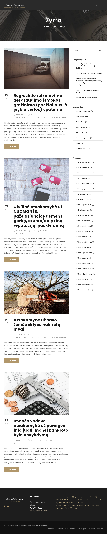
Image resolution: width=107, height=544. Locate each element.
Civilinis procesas (82, 127)
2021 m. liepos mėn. (83, 199)
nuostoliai (78, 500)
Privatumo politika (95, 529)
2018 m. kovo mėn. (82, 279)
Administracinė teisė (25, 118)
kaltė (70, 500)
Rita (33, 115)
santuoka (97, 500)
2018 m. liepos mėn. (83, 258)
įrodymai (60, 508)
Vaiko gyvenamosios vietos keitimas (89, 73)
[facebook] (4, 506)
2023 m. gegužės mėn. (84, 189)
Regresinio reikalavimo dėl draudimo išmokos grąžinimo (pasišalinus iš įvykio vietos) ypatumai (40, 102)
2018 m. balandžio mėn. (84, 274)
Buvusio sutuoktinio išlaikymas (86, 98)
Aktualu (60, 529)
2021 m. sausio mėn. (83, 221)
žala (75, 508)
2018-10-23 (21, 440)
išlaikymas (61, 500)
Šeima (78, 143)
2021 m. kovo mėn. (82, 210)
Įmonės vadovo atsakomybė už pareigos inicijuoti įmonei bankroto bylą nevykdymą (41, 428)
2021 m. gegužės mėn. (84, 205)
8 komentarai (22, 233)
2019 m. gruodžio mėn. (84, 231)
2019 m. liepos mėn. (83, 237)
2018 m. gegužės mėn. (84, 269)
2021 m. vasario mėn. (83, 215)
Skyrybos (60, 503)
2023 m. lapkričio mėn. (84, 173)
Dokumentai (70, 529)
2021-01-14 (20, 334)
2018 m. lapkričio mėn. (84, 242)
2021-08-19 (21, 115)
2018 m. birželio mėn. (83, 263)
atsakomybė (61, 497)
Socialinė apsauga (82, 148)
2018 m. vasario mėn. (83, 285)
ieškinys (93, 497)
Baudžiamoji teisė (82, 117)
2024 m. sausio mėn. (83, 167)
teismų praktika (63, 505)
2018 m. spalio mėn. (83, 247)
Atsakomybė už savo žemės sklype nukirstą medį (37, 324)
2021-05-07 (21, 231)
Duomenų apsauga (83, 138)
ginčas (70, 497)
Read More (11, 147)
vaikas (95, 505)
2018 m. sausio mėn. (83, 290)
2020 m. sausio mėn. (83, 226)
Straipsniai (50, 529)
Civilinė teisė (42, 118)
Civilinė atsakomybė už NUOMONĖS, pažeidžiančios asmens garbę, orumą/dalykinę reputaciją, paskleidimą (39, 216)
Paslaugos (82, 529)
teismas (82, 502)
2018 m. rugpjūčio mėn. (84, 253)
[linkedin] (8, 506)
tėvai (81, 505)
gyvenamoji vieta (81, 497)
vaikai (88, 505)
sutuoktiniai (71, 503)
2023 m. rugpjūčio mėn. (84, 183)
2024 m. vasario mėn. (83, 162)
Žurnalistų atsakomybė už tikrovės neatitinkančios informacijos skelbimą (88, 66)
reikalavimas (87, 500)
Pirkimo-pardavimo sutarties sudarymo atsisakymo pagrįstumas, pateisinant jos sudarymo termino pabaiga (89, 82)
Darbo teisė (80, 133)
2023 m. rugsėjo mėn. (83, 178)
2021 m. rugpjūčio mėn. (84, 194)
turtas (74, 505)
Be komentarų (60, 118)
